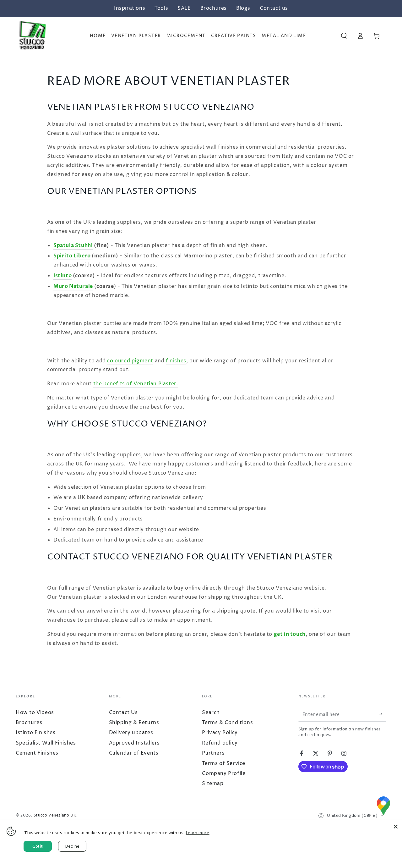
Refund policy (219, 743)
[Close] (396, 826)
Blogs (243, 8)
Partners (213, 753)
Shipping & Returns (134, 722)
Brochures (213, 8)
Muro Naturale (73, 286)
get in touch (290, 634)
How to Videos (35, 712)
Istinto (62, 275)
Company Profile (223, 773)
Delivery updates (131, 732)
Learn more (197, 832)
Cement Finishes (37, 753)
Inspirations (129, 8)
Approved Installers (134, 743)
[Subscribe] (379, 714)
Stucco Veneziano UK (55, 815)
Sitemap (212, 783)
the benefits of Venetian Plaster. (135, 383)
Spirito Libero (71, 255)
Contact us (274, 8)
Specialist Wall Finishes (46, 743)
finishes (176, 360)
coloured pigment (130, 360)
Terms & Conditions (227, 722)
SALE (184, 8)
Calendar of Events (134, 753)
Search (211, 712)
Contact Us (123, 712)
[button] (344, 36)
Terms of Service (223, 763)
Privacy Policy (219, 732)
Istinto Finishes (36, 732)
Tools (161, 8)
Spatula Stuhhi (73, 245)
